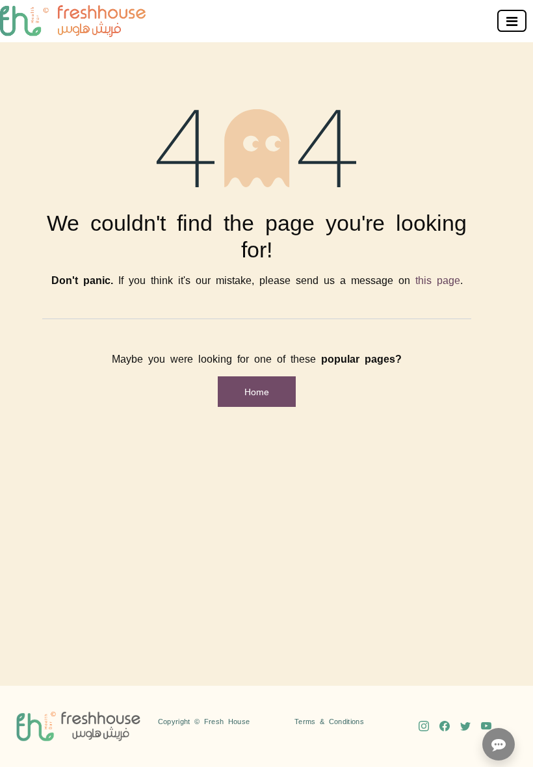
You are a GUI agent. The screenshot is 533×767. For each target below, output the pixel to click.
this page (437, 279)
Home (256, 391)
